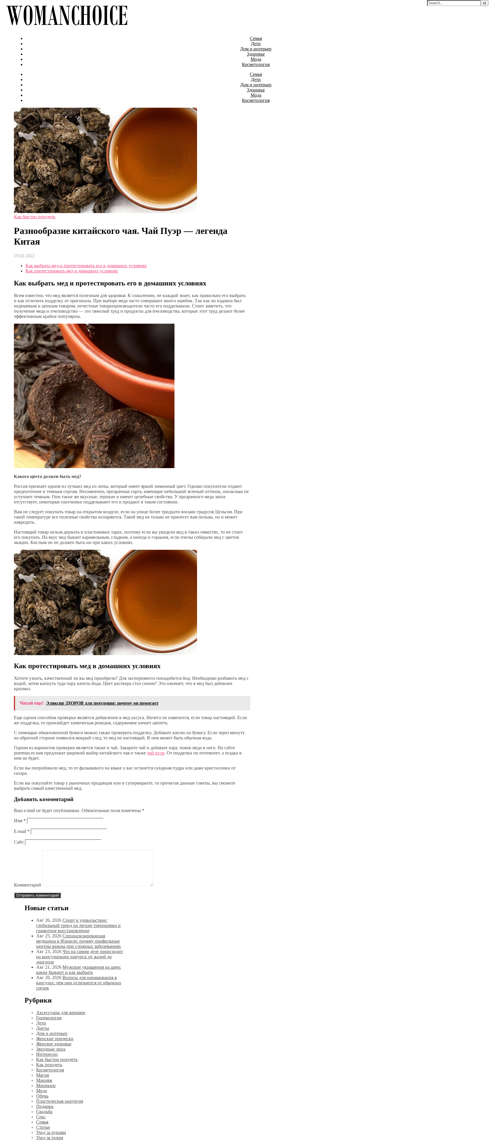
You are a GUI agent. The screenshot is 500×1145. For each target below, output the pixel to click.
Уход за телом (49, 1137)
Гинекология (48, 1017)
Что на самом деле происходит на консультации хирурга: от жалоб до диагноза (79, 956)
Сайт (19, 842)
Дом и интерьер (255, 48)
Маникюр (46, 1085)
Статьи (43, 1127)
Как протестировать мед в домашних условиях (71, 270)
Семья (256, 38)
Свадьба (44, 1111)
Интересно (47, 1054)
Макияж (44, 1080)
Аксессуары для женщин (60, 1012)
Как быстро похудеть (34, 216)
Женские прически (54, 1038)
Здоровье (256, 54)
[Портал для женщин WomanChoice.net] (66, 28)
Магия (42, 1075)
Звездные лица (50, 1049)
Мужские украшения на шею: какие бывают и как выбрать (78, 970)
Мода (256, 59)
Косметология (256, 64)
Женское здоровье (53, 1043)
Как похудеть (49, 1064)
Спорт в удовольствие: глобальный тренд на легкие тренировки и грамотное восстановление (78, 925)
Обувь (42, 1095)
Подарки (45, 1106)
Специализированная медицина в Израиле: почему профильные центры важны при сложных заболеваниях (78, 941)
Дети (256, 43)
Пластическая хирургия (59, 1101)
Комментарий (27, 884)
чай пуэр (155, 752)
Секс (41, 1116)
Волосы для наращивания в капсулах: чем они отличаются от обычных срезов (78, 982)
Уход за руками (51, 1132)
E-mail (22, 831)
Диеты (42, 1028)
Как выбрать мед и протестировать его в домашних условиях (86, 265)
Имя (20, 820)
